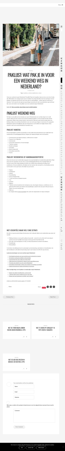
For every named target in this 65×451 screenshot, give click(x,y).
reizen (39, 93)
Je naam (61, 219)
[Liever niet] (63, 447)
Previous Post (9, 297)
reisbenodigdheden (33, 93)
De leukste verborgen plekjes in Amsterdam (20, 258)
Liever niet (30, 447)
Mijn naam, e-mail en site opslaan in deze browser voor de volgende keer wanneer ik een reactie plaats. (30, 405)
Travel (31, 70)
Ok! (22, 447)
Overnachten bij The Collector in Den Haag (19, 259)
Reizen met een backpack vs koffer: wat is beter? (21, 276)
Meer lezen (41, 447)
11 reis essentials (21, 191)
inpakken (25, 93)
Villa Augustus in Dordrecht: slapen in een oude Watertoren (24, 261)
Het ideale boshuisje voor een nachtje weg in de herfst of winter (25, 256)
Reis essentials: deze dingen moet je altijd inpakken (24, 107)
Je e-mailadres (61, 229)
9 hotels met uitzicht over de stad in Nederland (20, 263)
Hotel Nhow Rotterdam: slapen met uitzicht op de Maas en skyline (25, 264)
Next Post (53, 297)
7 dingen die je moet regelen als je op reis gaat (20, 274)
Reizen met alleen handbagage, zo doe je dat (20, 272)
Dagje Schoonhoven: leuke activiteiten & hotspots (21, 266)
